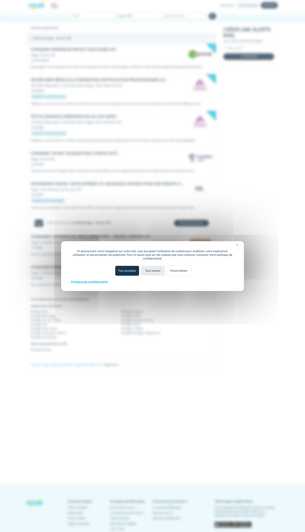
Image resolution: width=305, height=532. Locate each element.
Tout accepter (127, 271)
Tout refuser (153, 271)
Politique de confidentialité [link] (89, 282)
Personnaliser (179, 271)
